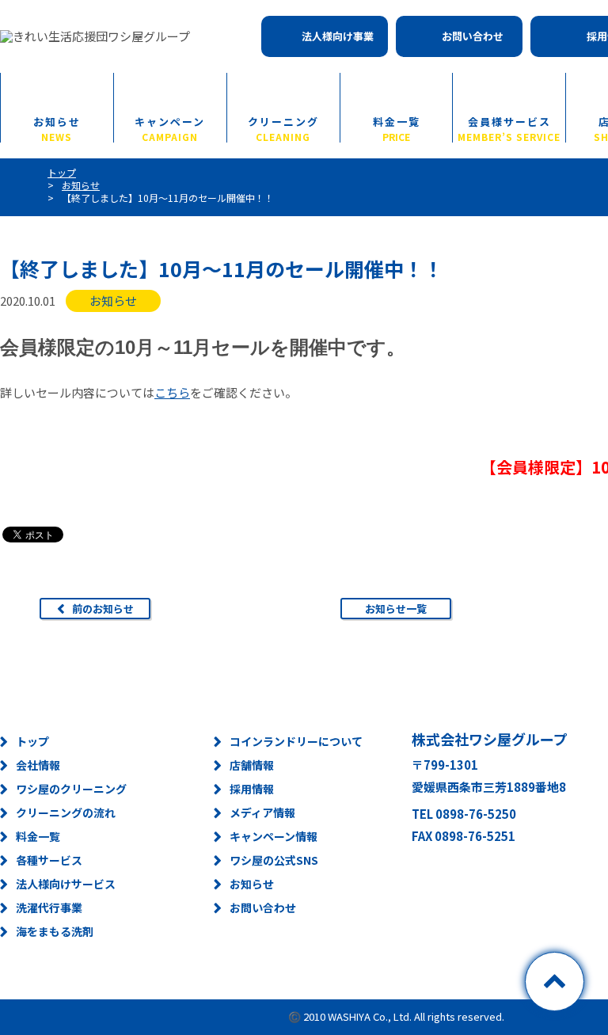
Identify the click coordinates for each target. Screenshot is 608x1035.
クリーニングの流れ (66, 812)
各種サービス (49, 860)
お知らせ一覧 (396, 608)
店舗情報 (252, 765)
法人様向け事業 (338, 36)
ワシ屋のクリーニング (71, 789)
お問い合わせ (473, 36)
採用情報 (252, 789)
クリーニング (283, 128)
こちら (172, 392)
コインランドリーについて (296, 741)
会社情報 (38, 765)
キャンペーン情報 (273, 836)
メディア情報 (262, 812)
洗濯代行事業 (49, 907)
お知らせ (57, 128)
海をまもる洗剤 (54, 931)
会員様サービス (509, 128)
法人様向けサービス (66, 884)
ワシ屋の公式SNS (274, 860)
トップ (32, 741)
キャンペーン (170, 128)
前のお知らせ (103, 608)
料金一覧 (396, 128)
